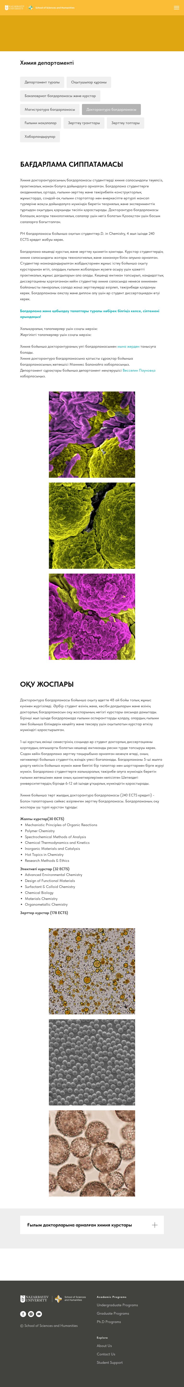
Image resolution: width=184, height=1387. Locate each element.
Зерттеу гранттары (84, 123)
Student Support (110, 1362)
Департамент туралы (42, 82)
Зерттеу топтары (125, 123)
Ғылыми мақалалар (41, 123)
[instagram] (31, 1314)
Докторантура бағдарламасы (111, 109)
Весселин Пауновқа (139, 370)
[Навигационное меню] (176, 7)
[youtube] (39, 1314)
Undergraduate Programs (117, 1305)
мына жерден (128, 346)
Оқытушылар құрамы (89, 82)
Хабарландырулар (40, 136)
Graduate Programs (113, 1313)
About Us (104, 1345)
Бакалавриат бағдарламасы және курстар (60, 95)
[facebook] (23, 1314)
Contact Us (106, 1354)
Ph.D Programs (109, 1321)
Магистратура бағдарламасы (50, 109)
